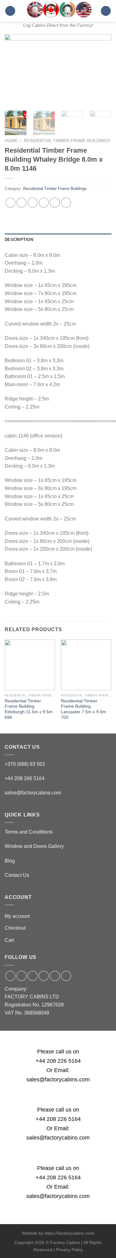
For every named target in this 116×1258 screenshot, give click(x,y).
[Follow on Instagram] (21, 976)
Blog (10, 860)
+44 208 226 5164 (58, 1061)
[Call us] (44, 976)
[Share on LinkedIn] (66, 202)
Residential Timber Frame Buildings (67, 140)
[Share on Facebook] (21, 202)
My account (17, 916)
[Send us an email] (33, 976)
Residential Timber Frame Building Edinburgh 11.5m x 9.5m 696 (29, 709)
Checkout (15, 928)
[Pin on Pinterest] (55, 202)
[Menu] (10, 11)
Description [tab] (19, 239)
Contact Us (17, 875)
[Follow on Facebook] (10, 976)
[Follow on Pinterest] (55, 976)
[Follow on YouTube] (66, 976)
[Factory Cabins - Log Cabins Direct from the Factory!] (58, 9)
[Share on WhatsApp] (10, 202)
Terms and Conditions (29, 832)
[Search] (106, 11)
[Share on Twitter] (33, 202)
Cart (9, 940)
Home (11, 140)
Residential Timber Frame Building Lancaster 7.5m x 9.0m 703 (83, 709)
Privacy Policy (69, 1249)
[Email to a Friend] (44, 202)
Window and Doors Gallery (34, 846)
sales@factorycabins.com (33, 792)
